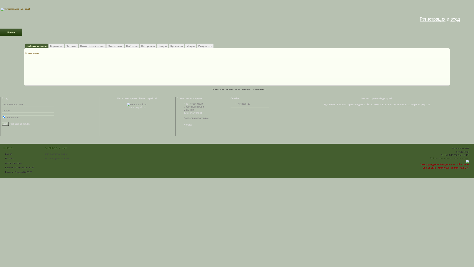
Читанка (71, 45)
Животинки (115, 45)
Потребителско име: (12, 104)
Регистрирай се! (137, 107)
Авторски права (13, 163)
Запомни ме (12, 117)
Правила (9, 158)
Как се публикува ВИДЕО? (18, 172)
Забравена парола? (19, 124)
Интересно (148, 45)
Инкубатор (205, 45)
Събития (132, 45)
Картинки (56, 45)
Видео (162, 45)
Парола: (6, 110)
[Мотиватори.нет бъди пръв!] (15, 9)
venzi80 (188, 124)
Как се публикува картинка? (19, 167)
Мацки (190, 45)
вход (455, 19)
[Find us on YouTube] (37, 4)
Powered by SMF (460, 148)
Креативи (176, 45)
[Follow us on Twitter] (22, 4)
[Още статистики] (193, 113)
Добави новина (36, 45)
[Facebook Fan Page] (7, 4)
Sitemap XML (456, 155)
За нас (8, 154)
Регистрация (432, 19)
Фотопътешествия (92, 45)
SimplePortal (462, 152)
